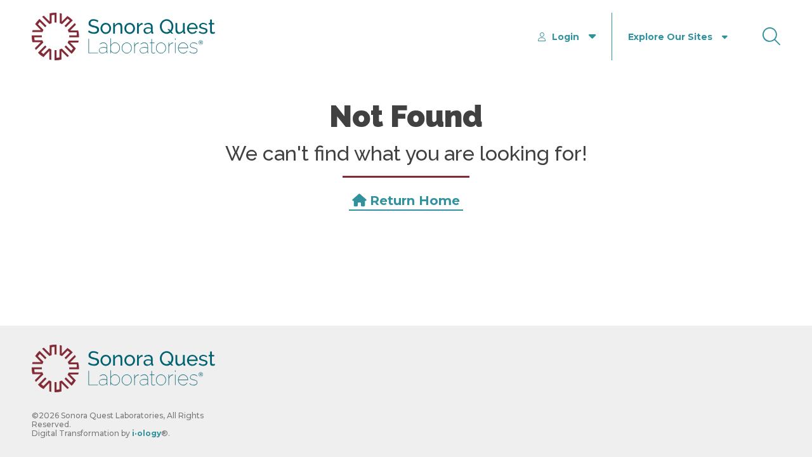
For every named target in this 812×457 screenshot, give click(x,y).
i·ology (146, 433)
